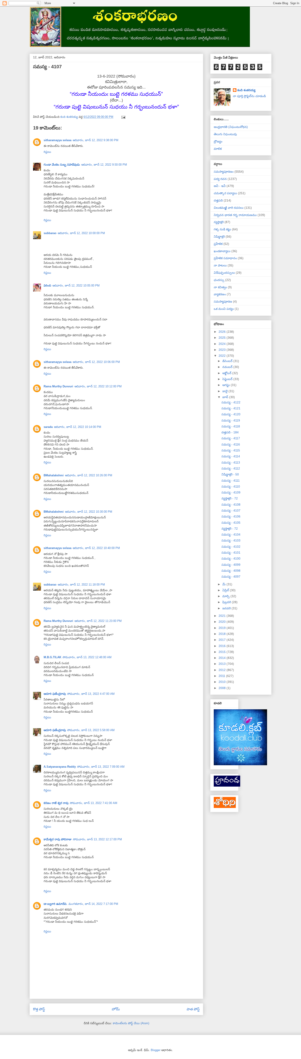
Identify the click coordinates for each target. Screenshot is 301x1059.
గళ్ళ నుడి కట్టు (222, 229)
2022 (223, 355)
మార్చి (226, 596)
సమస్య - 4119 (230, 420)
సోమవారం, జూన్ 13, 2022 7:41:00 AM (93, 803)
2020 (223, 621)
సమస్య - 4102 (230, 546)
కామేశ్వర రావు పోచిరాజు (58, 839)
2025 (223, 337)
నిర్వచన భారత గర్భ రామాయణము (235, 215)
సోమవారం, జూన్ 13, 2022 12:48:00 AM (87, 657)
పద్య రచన (220, 179)
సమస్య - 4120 (230, 414)
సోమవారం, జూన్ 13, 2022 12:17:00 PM (97, 839)
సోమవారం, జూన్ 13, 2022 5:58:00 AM (91, 730)
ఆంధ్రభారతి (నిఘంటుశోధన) (231, 127)
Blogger (155, 1050)
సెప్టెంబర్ (227, 379)
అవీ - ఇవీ (220, 186)
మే (224, 584)
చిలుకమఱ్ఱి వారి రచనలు (228, 207)
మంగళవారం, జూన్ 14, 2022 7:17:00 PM (93, 904)
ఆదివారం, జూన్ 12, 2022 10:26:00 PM (88, 475)
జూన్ (225, 397)
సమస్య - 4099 (230, 564)
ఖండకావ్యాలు (222, 251)
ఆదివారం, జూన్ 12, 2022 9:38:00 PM (95, 140)
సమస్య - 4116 (230, 444)
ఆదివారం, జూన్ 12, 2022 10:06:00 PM (96, 362)
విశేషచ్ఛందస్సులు (224, 272)
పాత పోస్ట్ (193, 1009)
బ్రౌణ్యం (218, 141)
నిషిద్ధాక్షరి (219, 236)
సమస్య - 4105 (230, 522)
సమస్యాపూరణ (223, 301)
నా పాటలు (220, 265)
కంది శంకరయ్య (246, 90)
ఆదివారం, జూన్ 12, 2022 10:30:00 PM (88, 511)
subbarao (50, 233)
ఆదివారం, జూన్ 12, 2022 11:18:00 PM (81, 584)
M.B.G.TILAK (52, 657)
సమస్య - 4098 (230, 570)
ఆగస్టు (226, 385)
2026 (223, 331)
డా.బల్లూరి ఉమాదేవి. (55, 904)
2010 (223, 682)
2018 (223, 634)
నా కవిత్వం (220, 287)
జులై (225, 391)
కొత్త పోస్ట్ (39, 1009)
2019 (223, 628)
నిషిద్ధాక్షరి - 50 (230, 474)
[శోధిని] (225, 807)
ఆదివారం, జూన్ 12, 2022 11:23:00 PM (98, 621)
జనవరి (227, 608)
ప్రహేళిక (218, 244)
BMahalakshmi (54, 475)
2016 (223, 646)
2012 (223, 670)
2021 (223, 615)
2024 (223, 344)
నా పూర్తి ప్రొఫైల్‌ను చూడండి (249, 96)
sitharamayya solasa (57, 140)
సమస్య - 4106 (230, 516)
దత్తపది (218, 200)
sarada (48, 427)
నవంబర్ (227, 367)
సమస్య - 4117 (230, 438)
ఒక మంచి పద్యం (224, 308)
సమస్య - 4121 (230, 408)
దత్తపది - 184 (230, 432)
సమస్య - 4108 (230, 504)
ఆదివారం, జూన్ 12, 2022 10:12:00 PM (98, 386)
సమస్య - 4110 (230, 486)
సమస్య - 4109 (230, 492)
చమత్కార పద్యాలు (225, 193)
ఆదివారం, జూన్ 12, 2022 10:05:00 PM (76, 285)
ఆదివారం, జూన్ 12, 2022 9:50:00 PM (104, 164)
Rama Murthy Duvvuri (58, 386)
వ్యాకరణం (220, 294)
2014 (223, 658)
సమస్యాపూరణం (224, 171)
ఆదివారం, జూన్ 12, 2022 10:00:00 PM (81, 233)
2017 (223, 639)
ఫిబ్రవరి (227, 602)
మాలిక (218, 148)
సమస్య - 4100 (230, 558)
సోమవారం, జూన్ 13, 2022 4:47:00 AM (91, 693)
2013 (223, 663)
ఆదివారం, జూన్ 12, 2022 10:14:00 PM (77, 427)
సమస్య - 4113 (230, 462)
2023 (223, 349)
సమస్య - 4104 (230, 534)
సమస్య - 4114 (230, 456)
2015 (223, 652)
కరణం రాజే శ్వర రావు (56, 803)
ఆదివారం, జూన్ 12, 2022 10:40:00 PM (96, 548)
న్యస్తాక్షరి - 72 (229, 498)
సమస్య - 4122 (230, 402)
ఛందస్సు (219, 280)
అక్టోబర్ (227, 373)
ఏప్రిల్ (226, 590)
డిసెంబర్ (227, 361)
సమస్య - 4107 (230, 510)
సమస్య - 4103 (230, 540)
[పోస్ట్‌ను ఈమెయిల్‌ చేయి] (123, 116)
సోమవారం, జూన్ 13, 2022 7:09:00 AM (100, 766)
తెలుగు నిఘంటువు (225, 134)
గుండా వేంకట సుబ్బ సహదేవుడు (62, 164)
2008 (223, 688)
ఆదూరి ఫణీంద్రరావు (55, 693)
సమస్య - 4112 (230, 468)
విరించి (47, 285)
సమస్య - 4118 (230, 426)
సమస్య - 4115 (230, 450)
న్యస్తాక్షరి (219, 222)
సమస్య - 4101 (230, 552)
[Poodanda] (227, 785)
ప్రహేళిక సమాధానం (225, 258)
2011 (222, 676)
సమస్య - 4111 (230, 480)
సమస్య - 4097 (230, 576)
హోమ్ (116, 1009)
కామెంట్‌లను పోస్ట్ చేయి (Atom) (131, 1023)
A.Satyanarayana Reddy (60, 766)
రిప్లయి (47, 151)
